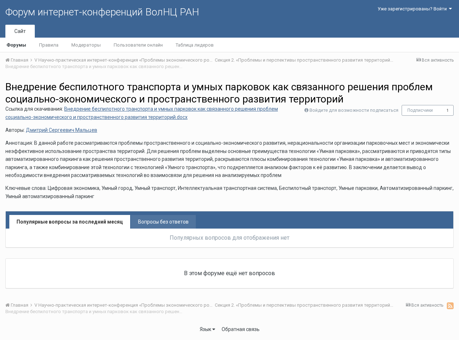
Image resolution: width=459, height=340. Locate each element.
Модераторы (86, 45)
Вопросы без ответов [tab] (163, 222)
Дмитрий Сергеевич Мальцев (61, 130)
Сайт (20, 31)
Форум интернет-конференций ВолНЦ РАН (102, 12)
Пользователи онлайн (138, 45)
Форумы (16, 45)
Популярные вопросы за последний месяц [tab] (69, 222)
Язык (206, 329)
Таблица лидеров (195, 45)
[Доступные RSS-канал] (450, 306)
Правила (48, 45)
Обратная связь (241, 329)
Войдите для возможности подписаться (353, 110)
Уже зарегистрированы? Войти (413, 8)
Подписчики (420, 110)
